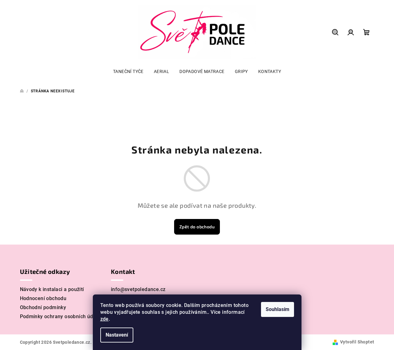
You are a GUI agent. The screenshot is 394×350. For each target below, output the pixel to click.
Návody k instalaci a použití (52, 289)
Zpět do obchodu (197, 226)
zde (104, 319)
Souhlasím (277, 309)
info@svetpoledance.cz (138, 289)
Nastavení (117, 335)
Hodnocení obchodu (43, 298)
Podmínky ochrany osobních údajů (60, 316)
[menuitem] (128, 71)
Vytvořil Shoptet (357, 341)
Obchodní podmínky (43, 307)
